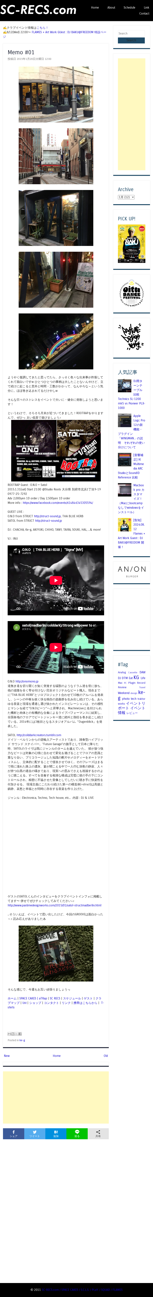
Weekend (123, 693)
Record (141, 682)
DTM (125, 678)
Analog (122, 672)
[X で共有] (16, 1034)
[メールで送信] (9, 1034)
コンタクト (51, 1003)
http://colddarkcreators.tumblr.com (39, 735)
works (121, 703)
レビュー (132, 713)
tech (133, 699)
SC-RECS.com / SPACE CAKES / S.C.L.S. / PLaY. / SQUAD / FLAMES (82, 1290)
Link (146, 7)
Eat (131, 678)
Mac (120, 682)
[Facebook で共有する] (20, 1034)
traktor (141, 699)
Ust (24, 1003)
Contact (144, 13)
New (7, 1056)
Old (106, 1056)
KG (136, 677)
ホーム (12, 998)
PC (125, 683)
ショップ (35, 1003)
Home (95, 7)
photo (126, 699)
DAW (142, 672)
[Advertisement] (56, 1097)
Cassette (132, 672)
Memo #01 (21, 52)
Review (122, 687)
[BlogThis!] (13, 1034)
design (133, 693)
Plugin (131, 682)
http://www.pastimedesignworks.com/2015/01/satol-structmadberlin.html (54, 905)
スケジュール (72, 998)
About (111, 7)
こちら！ (43, 27)
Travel (142, 687)
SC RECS (55, 998)
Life (143, 678)
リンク (66, 1003)
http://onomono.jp (26, 681)
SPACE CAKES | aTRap (33, 998)
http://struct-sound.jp (47, 516)
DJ (119, 678)
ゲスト (88, 998)
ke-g (22, 1040)
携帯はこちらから (85, 1003)
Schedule (129, 7)
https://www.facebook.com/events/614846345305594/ (58, 503)
